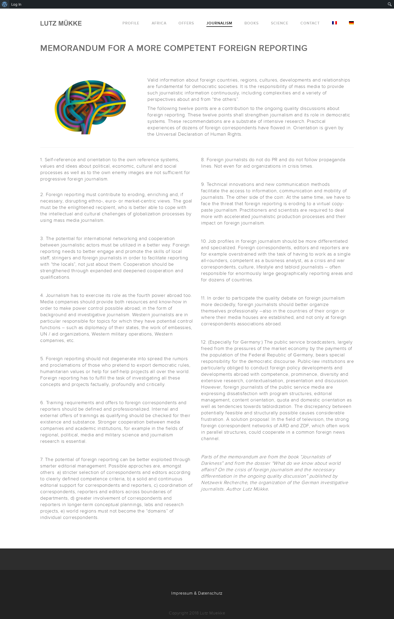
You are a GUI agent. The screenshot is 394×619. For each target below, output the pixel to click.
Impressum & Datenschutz (197, 593)
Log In (16, 4)
